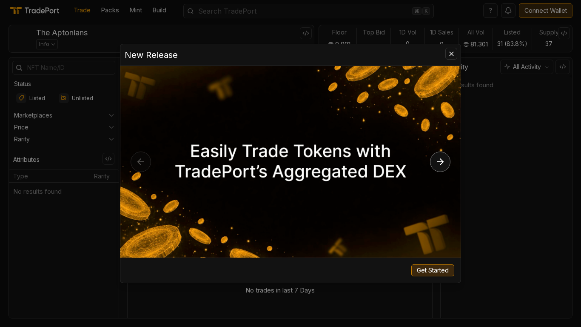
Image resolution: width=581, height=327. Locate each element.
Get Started (433, 270)
